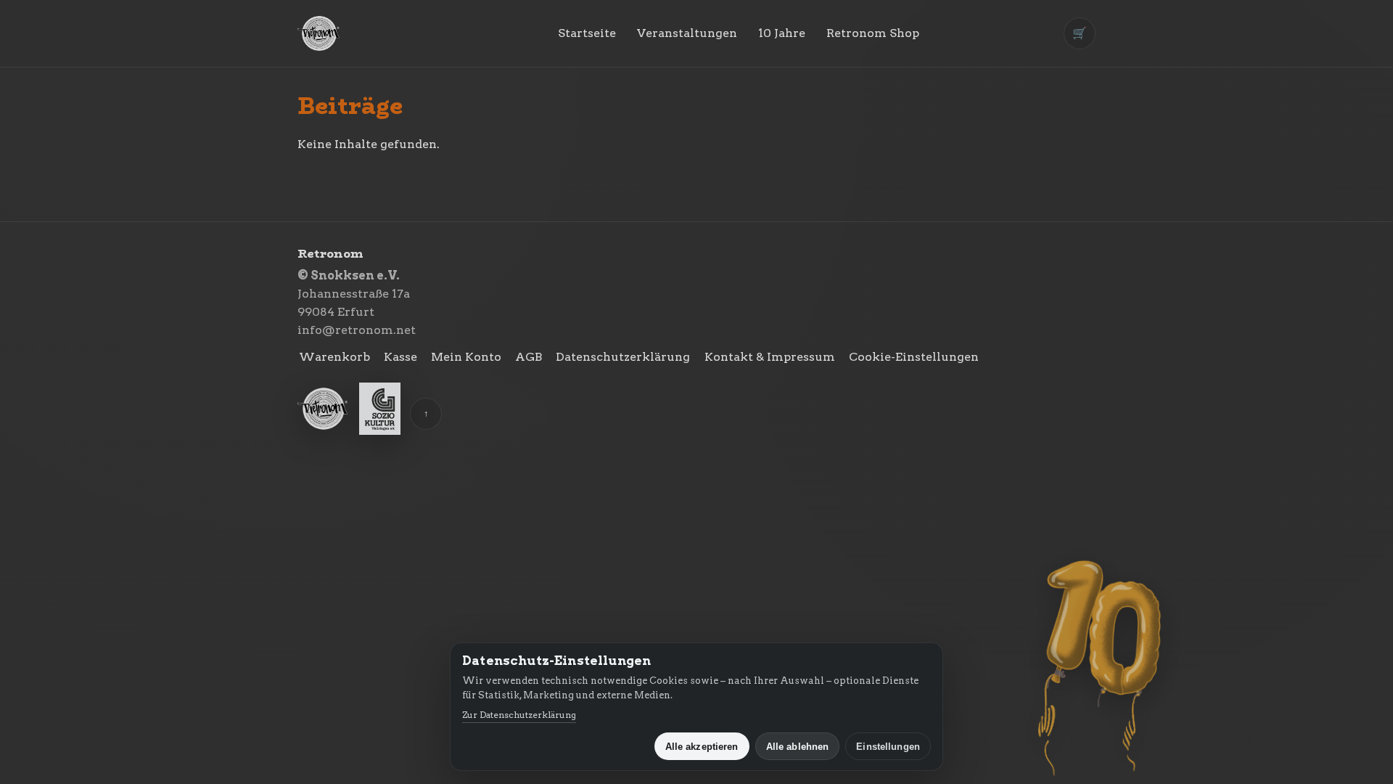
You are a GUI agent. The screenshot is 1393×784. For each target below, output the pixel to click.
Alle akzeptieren (702, 746)
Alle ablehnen (797, 746)
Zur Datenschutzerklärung (519, 714)
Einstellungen (888, 746)
